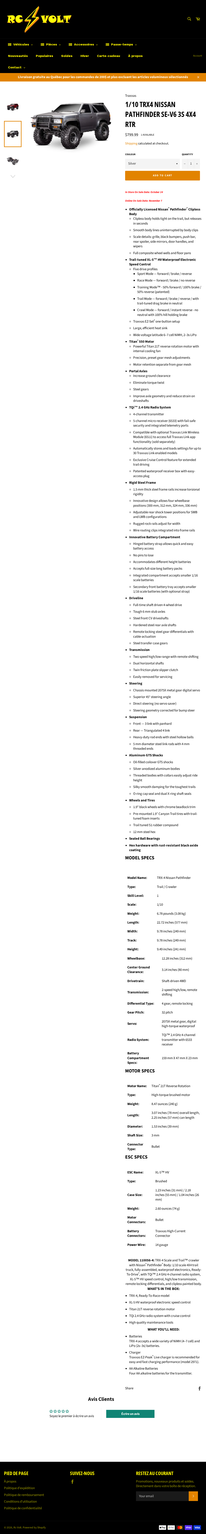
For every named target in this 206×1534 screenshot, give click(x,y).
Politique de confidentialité (23, 1508)
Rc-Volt (17, 1527)
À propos (10, 1481)
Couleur (130, 154)
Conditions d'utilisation (20, 1501)
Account (197, 56)
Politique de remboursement (24, 1495)
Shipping (131, 143)
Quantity (187, 154)
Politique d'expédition (19, 1488)
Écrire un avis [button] (130, 1414)
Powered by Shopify (34, 1527)
